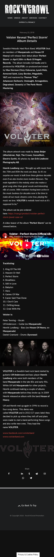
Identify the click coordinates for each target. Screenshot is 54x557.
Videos (17, 18)
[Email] (45, 474)
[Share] (9, 474)
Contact (43, 18)
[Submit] (37, 474)
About (25, 18)
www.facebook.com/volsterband (18, 433)
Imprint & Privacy (27, 22)
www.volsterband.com (13, 437)
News (10, 18)
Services (33, 18)
